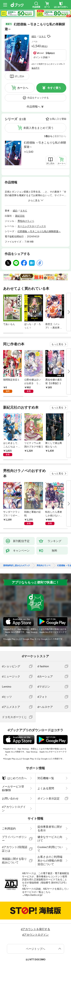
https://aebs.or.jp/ (33, 895)
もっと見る (57, 344)
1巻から (48, 136)
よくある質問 (45, 788)
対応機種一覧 (45, 778)
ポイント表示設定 (48, 798)
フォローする (49, 36)
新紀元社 (20, 215)
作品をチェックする (38, 97)
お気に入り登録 (58, 118)
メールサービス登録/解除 (13, 788)
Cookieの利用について (50, 848)
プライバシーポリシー (14, 838)
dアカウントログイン (14, 808)
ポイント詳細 (40, 57)
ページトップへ (35, 948)
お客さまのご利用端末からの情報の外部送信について (49, 860)
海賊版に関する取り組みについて (14, 860)
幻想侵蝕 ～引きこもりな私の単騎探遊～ (45, 144)
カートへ (22, 87)
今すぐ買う (54, 87)
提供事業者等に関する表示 (49, 828)
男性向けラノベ (26, 221)
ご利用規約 (9, 828)
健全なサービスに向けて (49, 838)
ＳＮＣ (42, 36)
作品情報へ (33, 106)
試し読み (19, 76)
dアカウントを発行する (35, 929)
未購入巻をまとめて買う (38, 127)
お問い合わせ (10, 798)
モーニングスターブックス (32, 226)
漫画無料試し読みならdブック (16, 565)
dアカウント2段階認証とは (14, 848)
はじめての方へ (17, 778)
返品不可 (35, 68)
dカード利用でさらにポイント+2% (47, 64)
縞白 (34, 36)
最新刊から (60, 136)
